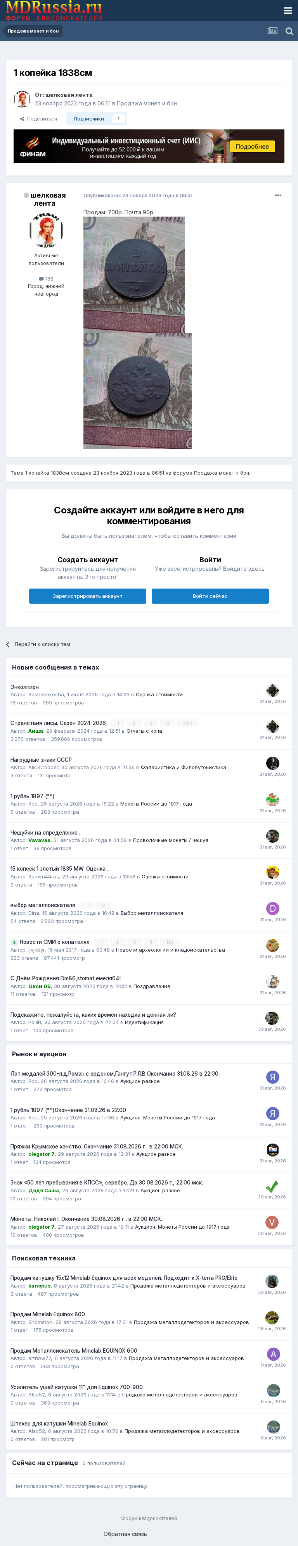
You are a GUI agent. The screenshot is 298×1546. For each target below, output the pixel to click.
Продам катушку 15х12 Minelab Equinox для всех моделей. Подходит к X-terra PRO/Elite (123, 1278)
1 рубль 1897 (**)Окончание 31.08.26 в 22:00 (68, 1110)
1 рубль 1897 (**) (32, 796)
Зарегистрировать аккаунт (88, 596)
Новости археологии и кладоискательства (170, 950)
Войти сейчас (210, 596)
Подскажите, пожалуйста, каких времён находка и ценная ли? (93, 1015)
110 (187, 723)
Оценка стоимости (159, 694)
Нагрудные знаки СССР (41, 760)
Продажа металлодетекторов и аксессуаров (188, 1286)
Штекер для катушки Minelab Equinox (59, 1423)
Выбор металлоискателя (152, 913)
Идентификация (144, 1022)
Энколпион (24, 687)
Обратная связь (125, 1534)
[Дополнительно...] (278, 195)
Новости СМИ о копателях (55, 942)
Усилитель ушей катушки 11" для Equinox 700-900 (76, 1387)
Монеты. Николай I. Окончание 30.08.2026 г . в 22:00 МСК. (86, 1219)
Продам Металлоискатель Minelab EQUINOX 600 (73, 1351)
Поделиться (40, 118)
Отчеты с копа (144, 731)
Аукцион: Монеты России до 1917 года (167, 1117)
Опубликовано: (137, 195)
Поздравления (151, 986)
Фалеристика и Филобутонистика (183, 767)
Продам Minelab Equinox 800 (47, 1314)
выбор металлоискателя (43, 905)
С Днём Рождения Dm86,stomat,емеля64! (65, 978)
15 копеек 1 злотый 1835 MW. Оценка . (59, 869)
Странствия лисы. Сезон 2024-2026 (58, 723)
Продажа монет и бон (147, 103)
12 (169, 942)
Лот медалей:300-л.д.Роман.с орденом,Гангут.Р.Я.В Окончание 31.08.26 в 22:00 (114, 1074)
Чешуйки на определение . (45, 833)
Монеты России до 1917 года (156, 804)
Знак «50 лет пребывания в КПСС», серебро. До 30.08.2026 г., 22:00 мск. (106, 1182)
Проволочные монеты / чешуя (170, 840)
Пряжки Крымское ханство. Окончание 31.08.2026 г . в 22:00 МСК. (96, 1146)
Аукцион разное (140, 1081)
